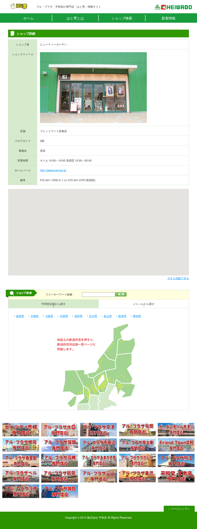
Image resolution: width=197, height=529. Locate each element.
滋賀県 (20, 316)
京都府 (35, 316)
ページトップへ (180, 509)
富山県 (108, 316)
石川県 (93, 316)
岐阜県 (122, 316)
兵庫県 (64, 316)
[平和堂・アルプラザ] (173, 8)
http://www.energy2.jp (53, 170)
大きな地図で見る (178, 278)
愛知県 (137, 316)
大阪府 (49, 316)
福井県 (78, 316)
